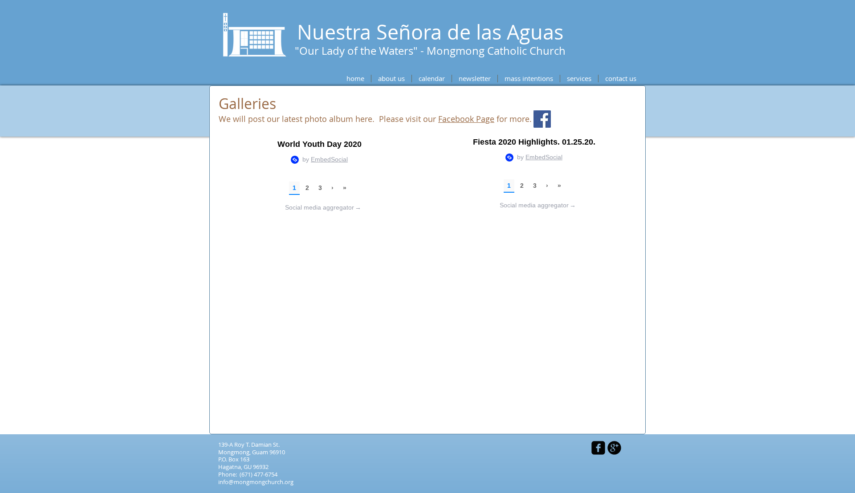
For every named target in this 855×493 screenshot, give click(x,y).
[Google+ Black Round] (614, 448)
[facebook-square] (598, 448)
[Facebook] (542, 119)
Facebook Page (466, 118)
